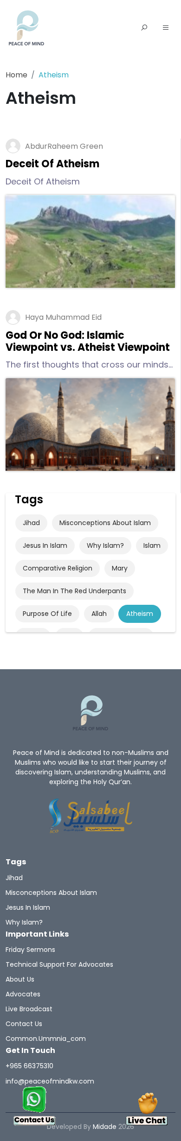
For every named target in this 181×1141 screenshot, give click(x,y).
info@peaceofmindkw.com (50, 1081)
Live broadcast (29, 1009)
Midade (104, 1126)
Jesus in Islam (45, 545)
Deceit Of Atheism (52, 164)
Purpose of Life (47, 613)
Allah (99, 613)
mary (120, 568)
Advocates (23, 994)
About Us (20, 979)
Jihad (31, 522)
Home (16, 75)
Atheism (139, 613)
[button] (165, 28)
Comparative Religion (57, 568)
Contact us (24, 1023)
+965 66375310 (29, 1066)
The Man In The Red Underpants (74, 591)
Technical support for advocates (59, 964)
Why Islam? (105, 545)
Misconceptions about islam (105, 522)
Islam (152, 545)
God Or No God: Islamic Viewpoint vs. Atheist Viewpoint (88, 341)
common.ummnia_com (46, 1038)
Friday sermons (30, 949)
